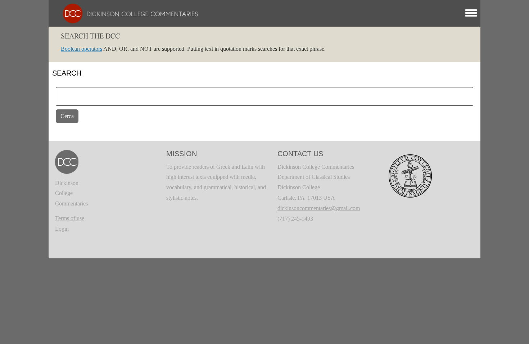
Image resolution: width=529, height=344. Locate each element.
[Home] (127, 13)
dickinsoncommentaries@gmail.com (318, 208)
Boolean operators (81, 49)
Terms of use (69, 218)
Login (62, 229)
